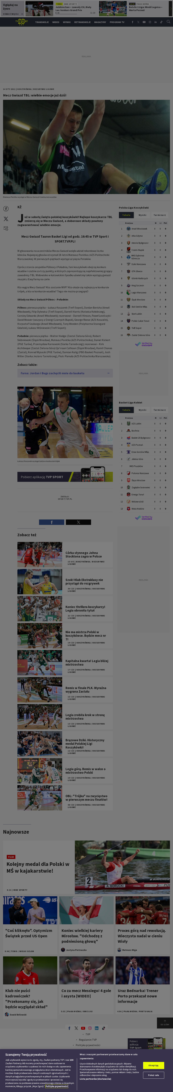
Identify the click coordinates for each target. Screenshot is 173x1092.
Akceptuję (153, 1065)
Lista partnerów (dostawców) (95, 1078)
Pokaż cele (153, 1075)
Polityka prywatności (57, 1086)
